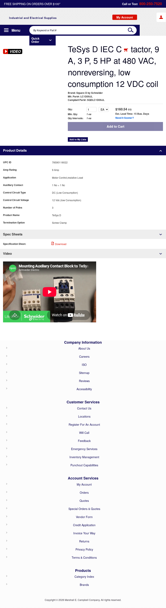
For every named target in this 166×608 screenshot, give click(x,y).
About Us (84, 348)
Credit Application (84, 525)
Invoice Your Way (84, 533)
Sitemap (84, 373)
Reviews (84, 381)
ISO (84, 365)
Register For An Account (84, 424)
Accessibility (84, 389)
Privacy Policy (84, 549)
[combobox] (83, 30)
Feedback (84, 441)
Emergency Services (84, 449)
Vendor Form (84, 517)
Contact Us (84, 408)
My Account (84, 484)
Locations (84, 416)
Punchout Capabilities (84, 465)
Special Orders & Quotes (84, 509)
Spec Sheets (12, 234)
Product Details (15, 150)
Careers (84, 356)
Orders (84, 492)
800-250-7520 (150, 3)
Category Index (84, 577)
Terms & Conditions (84, 557)
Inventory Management (84, 457)
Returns (84, 541)
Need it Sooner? (124, 118)
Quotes (84, 501)
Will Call (84, 433)
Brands (84, 585)
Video (7, 253)
